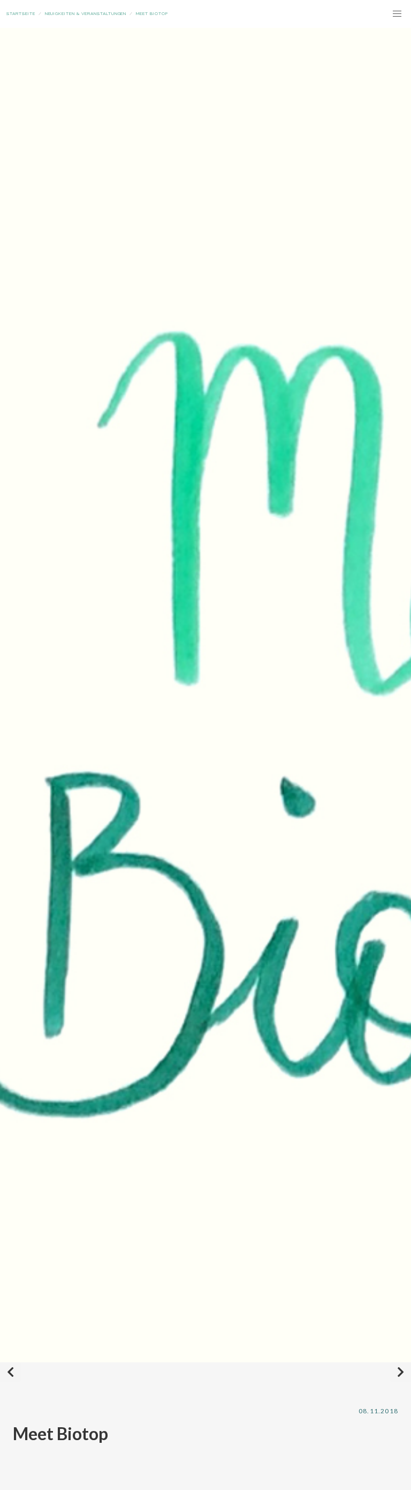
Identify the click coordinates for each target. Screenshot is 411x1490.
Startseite (20, 13)
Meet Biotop (152, 13)
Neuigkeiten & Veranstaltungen (86, 13)
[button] (397, 14)
